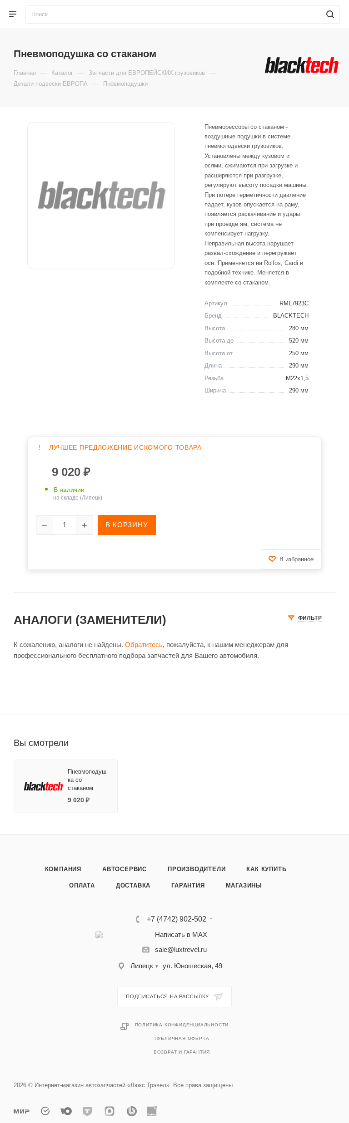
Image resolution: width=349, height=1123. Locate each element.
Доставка (133, 885)
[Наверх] (305, 800)
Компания (63, 869)
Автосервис (124, 869)
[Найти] (329, 14)
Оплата (82, 885)
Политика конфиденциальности (182, 1024)
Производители (196, 869)
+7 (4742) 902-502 (176, 919)
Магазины (244, 885)
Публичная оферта (182, 1038)
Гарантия (187, 885)
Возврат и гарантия (182, 1051)
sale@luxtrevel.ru (181, 949)
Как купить (266, 869)
